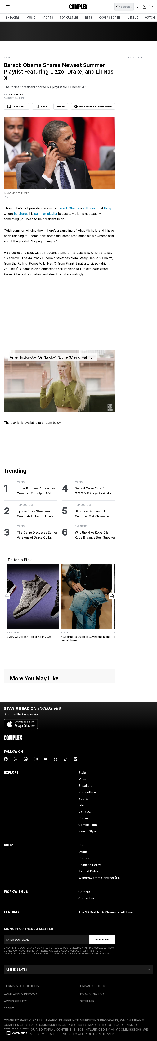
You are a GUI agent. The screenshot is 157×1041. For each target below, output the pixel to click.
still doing (89, 208)
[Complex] (78, 6)
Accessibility (15, 1001)
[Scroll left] (7, 596)
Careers (84, 892)
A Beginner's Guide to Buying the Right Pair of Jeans (85, 638)
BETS (88, 17)
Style (64, 632)
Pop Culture (25, 505)
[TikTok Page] (65, 759)
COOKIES (9, 1008)
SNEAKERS (13, 17)
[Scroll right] (112, 596)
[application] (59, 381)
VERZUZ (133, 17)
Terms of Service (93, 953)
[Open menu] (7, 7)
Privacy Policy (65, 953)
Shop (82, 845)
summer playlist (45, 214)
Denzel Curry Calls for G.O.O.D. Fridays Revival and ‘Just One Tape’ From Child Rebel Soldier (95, 491)
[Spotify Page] (75, 759)
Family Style (87, 831)
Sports (83, 799)
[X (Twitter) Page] (16, 759)
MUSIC (31, 17)
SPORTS (47, 17)
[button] (78, 969)
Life (81, 805)
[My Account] (144, 6)
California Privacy (20, 994)
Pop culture (87, 792)
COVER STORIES (109, 17)
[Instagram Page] (36, 759)
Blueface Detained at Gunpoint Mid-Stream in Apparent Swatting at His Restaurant (92, 514)
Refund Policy (88, 871)
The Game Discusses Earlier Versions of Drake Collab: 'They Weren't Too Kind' (37, 535)
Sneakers (81, 526)
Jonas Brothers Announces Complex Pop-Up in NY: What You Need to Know (36, 491)
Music (7, 57)
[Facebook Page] (6, 759)
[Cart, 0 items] (151, 6)
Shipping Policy (89, 865)
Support (84, 858)
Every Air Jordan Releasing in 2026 (29, 636)
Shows (83, 818)
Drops (82, 852)
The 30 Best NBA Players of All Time (105, 912)
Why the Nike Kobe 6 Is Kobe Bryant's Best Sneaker (95, 534)
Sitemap (87, 1001)
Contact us (86, 898)
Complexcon (87, 825)
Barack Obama (68, 208)
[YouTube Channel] (45, 759)
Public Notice (92, 994)
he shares (21, 214)
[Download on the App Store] (21, 722)
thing (107, 208)
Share (61, 106)
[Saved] (138, 6)
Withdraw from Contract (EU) (100, 878)
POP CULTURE (69, 17)
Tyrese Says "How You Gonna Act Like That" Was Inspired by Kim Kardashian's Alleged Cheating (36, 514)
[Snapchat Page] (55, 759)
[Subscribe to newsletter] (102, 939)
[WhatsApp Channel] (26, 759)
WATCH (150, 17)
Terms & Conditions (21, 986)
